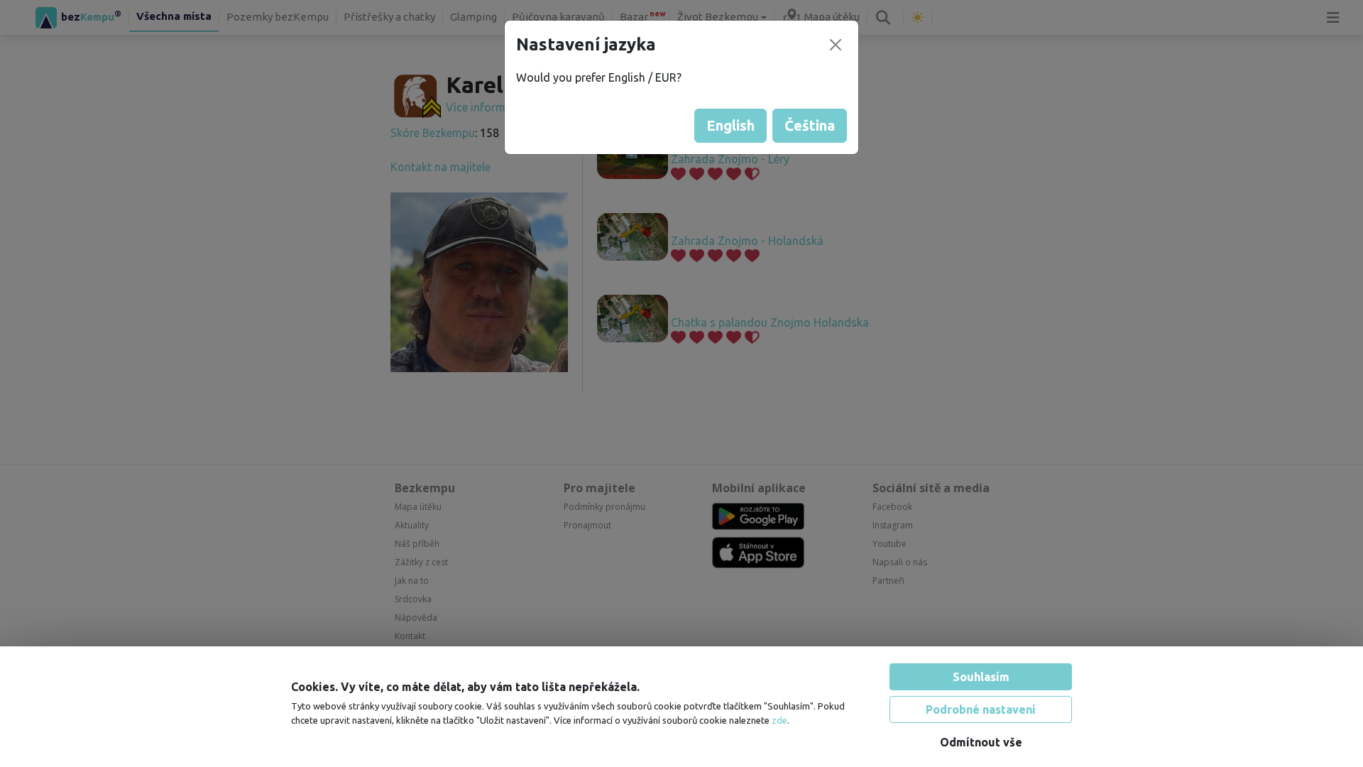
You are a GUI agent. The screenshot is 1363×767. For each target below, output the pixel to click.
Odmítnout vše (981, 735)
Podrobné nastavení (981, 703)
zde (779, 714)
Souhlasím (981, 670)
